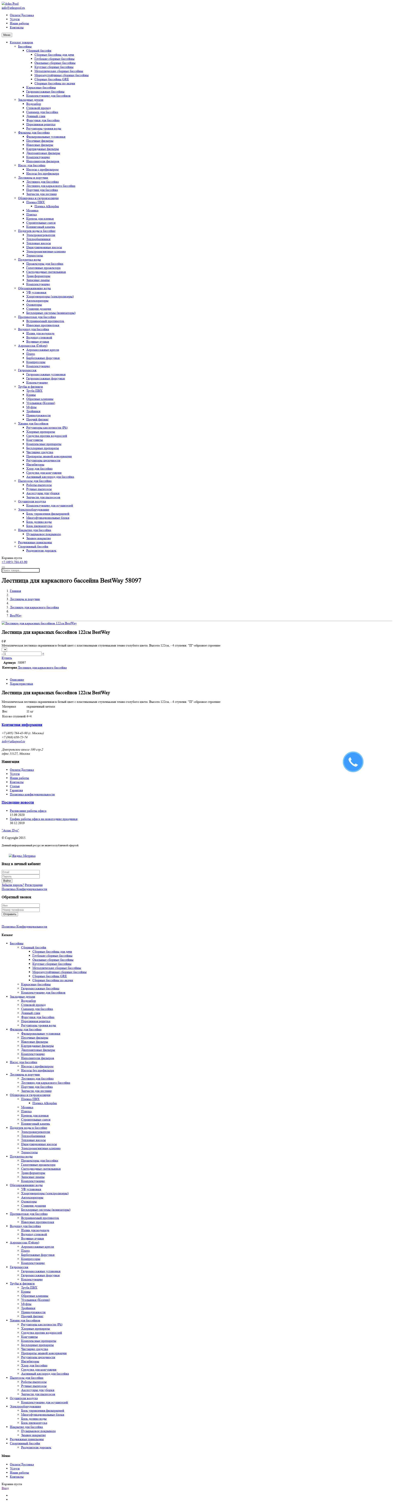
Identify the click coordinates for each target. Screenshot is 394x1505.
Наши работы (19, 23)
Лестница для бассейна (42, 182)
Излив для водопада (40, 333)
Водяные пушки (37, 341)
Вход (5, 1488)
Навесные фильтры (39, 145)
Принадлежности (38, 415)
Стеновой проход (38, 108)
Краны (31, 395)
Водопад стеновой (39, 337)
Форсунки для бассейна (43, 120)
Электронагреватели (40, 235)
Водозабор (33, 104)
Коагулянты (34, 440)
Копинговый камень (40, 227)
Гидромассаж (27, 370)
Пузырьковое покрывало (43, 534)
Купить (7, 658)
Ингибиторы (35, 464)
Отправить (9, 914)
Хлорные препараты (40, 432)
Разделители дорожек (41, 550)
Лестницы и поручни (33, 177)
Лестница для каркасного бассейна (50, 186)
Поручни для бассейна (42, 190)
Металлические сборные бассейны (58, 71)
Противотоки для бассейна (37, 317)
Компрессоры (35, 362)
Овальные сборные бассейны (55, 63)
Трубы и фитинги (30, 386)
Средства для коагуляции (44, 473)
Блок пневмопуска (39, 526)
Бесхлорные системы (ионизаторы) (51, 313)
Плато (30, 354)
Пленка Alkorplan (46, 206)
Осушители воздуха (32, 501)
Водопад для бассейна (33, 329)
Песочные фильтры (39, 141)
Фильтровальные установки (45, 137)
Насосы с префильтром (42, 169)
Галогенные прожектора (43, 268)
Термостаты (34, 255)
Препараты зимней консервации (49, 456)
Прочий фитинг (37, 419)
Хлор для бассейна (39, 468)
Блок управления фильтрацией (47, 514)
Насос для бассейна (31, 165)
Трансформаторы (38, 276)
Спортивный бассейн (33, 546)
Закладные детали (30, 100)
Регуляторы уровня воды (43, 128)
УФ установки (36, 292)
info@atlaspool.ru (13, 8)
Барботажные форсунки (43, 358)
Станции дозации (38, 309)
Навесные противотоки (42, 325)
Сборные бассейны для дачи (54, 55)
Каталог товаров (21, 42)
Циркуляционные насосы (44, 247)
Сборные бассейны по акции (54, 83)
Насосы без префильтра (42, 173)
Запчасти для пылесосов (43, 497)
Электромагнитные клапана (46, 251)
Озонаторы (34, 305)
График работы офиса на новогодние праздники (44, 819)
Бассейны (25, 46)
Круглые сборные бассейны (53, 67)
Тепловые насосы (38, 243)
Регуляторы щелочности (43, 460)
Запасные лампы (38, 280)
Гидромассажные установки (46, 374)
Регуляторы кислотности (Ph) (47, 427)
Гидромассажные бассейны (45, 91)
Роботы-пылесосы (39, 485)
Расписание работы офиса (28, 811)
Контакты (17, 27)
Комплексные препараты (43, 444)
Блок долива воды (39, 522)
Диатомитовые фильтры (43, 153)
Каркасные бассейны (41, 87)
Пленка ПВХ (35, 202)
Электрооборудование (33, 509)
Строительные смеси (41, 223)
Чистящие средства (39, 452)
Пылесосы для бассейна (35, 481)
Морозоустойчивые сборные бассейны (61, 75)
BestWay (16, 615)
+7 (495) (14, 562)
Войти (7, 880)
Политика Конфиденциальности (24, 889)
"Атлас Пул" (10, 830)
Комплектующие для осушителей (49, 505)
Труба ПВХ (34, 391)
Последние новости (18, 802)
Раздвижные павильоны (35, 542)
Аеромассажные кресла (42, 350)
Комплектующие (38, 157)
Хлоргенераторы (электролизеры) (50, 296)
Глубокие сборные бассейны (54, 59)
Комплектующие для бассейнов (48, 96)
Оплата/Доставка (22, 15)
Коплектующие (37, 382)
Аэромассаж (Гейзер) (32, 346)
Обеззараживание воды (34, 288)
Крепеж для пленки (40, 218)
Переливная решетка (40, 124)
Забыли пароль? (13, 885)
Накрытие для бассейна (34, 530)
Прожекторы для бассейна (44, 264)
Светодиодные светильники (46, 272)
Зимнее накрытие (38, 538)
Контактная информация (22, 725)
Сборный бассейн (38, 50)
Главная (15, 591)
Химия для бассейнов (33, 423)
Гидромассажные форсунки (45, 378)
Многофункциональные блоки (47, 518)
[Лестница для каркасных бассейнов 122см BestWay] (39, 623)
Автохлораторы (37, 300)
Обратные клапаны (39, 399)
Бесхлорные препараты (42, 448)
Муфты (31, 407)
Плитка (31, 214)
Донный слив (35, 116)
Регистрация (33, 885)
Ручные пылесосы (39, 489)
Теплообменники (38, 239)
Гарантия (16, 790)
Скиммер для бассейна (42, 112)
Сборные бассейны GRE (51, 79)
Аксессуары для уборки (43, 493)
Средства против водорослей (46, 436)
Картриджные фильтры (42, 149)
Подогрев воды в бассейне (36, 231)
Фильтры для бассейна (34, 132)
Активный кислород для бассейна (50, 477)
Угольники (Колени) (40, 403)
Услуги (15, 19)
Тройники (33, 411)
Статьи (15, 786)
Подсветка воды (29, 259)
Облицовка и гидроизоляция (38, 198)
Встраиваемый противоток (45, 321)
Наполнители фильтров (42, 161)
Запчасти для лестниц (41, 194)
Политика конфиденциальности (32, 794)
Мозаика (32, 210)
